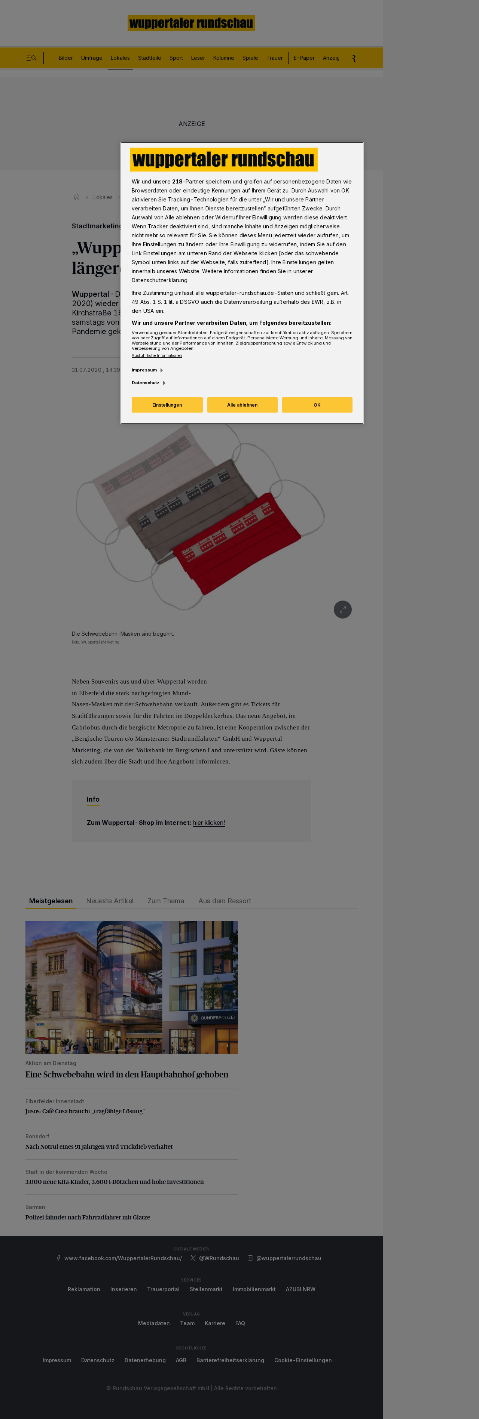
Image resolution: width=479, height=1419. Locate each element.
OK (317, 405)
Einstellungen (167, 405)
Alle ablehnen (242, 405)
